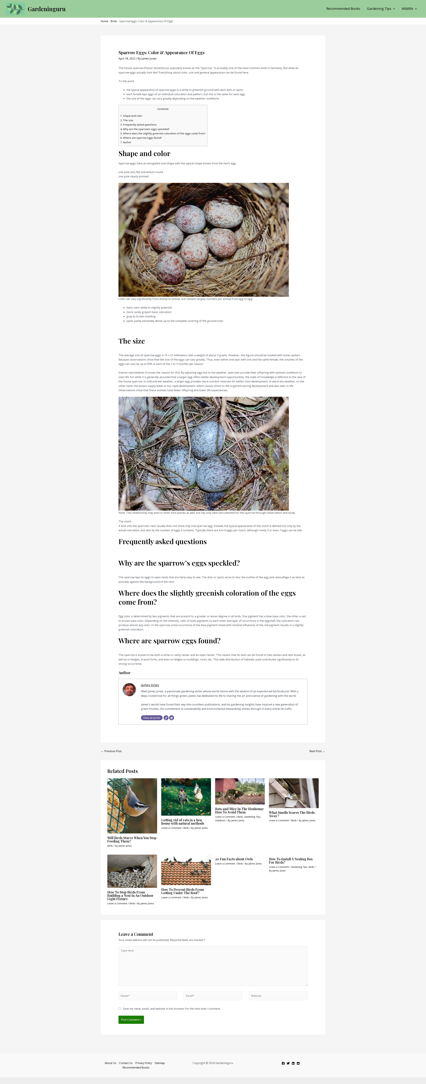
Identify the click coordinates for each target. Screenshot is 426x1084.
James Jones (150, 685)
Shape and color (131, 115)
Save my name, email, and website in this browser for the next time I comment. (171, 1008)
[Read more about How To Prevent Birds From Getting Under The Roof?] (186, 869)
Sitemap (160, 1063)
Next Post (317, 751)
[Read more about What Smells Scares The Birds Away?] (294, 793)
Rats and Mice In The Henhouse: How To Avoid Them (239, 810)
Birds (113, 21)
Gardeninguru (47, 9)
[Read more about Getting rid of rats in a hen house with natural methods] (186, 796)
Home (104, 21)
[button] (393, 9)
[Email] (171, 717)
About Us (110, 1063)
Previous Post (111, 751)
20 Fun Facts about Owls (234, 859)
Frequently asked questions (138, 124)
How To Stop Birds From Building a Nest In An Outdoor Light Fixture (130, 895)
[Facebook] (283, 1063)
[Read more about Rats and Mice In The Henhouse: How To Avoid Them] (240, 791)
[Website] (166, 717)
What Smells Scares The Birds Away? (292, 814)
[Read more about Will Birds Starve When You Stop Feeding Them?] (132, 805)
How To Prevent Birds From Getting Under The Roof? (182, 891)
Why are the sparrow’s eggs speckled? (145, 129)
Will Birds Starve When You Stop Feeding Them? (131, 839)
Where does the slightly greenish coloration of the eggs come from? (163, 133)
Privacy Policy (143, 1063)
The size (126, 120)
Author (125, 142)
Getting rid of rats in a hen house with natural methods (182, 821)
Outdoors (220, 820)
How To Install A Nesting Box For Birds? (291, 860)
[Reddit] (298, 1063)
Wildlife (407, 9)
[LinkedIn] (293, 1063)
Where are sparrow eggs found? (141, 137)
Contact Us (126, 1063)
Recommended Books (343, 9)
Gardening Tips (379, 9)
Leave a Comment (171, 827)
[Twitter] (288, 1063)
